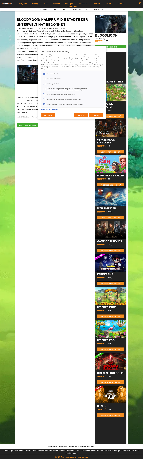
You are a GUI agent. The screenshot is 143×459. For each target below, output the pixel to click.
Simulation (83, 3)
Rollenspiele (96, 3)
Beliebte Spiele (97, 9)
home (18, 16)
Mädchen (56, 3)
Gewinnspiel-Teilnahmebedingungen (81, 446)
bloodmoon (26, 16)
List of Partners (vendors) (49, 109)
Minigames (23, 3)
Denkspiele (120, 3)
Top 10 (65, 9)
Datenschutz (52, 446)
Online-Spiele (71, 6)
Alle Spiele (44, 9)
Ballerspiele (69, 3)
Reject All (81, 115)
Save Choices (48, 115)
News (55, 9)
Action (108, 3)
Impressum (63, 446)
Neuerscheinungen (80, 9)
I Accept (96, 115)
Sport (46, 3)
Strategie (35, 3)
